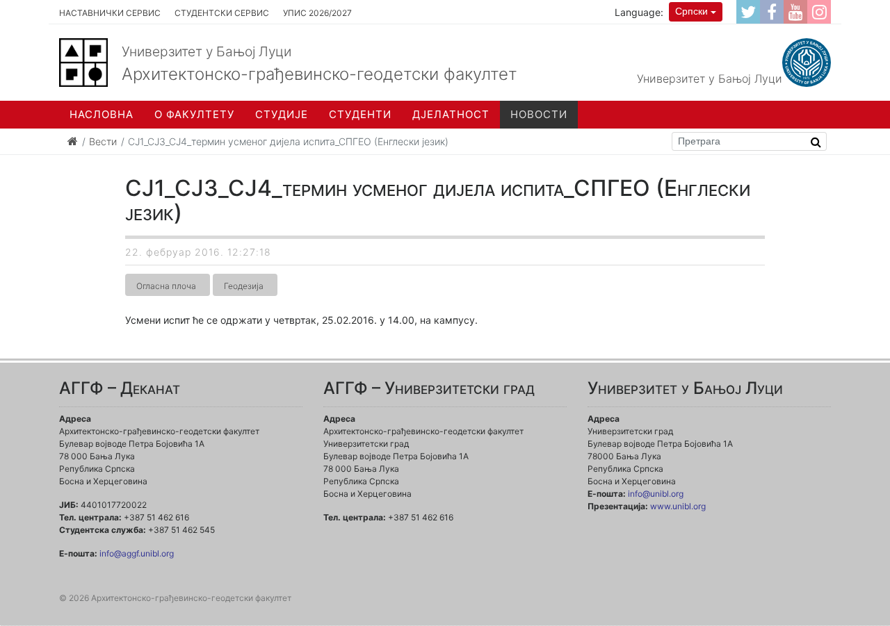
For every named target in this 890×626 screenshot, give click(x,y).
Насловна (102, 114)
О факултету (194, 114)
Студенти (360, 114)
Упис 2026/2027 (317, 13)
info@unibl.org (655, 493)
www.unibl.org (678, 506)
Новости (538, 114)
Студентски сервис (222, 13)
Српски (691, 11)
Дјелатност (451, 114)
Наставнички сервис (110, 13)
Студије (281, 114)
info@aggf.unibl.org (136, 553)
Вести (103, 141)
